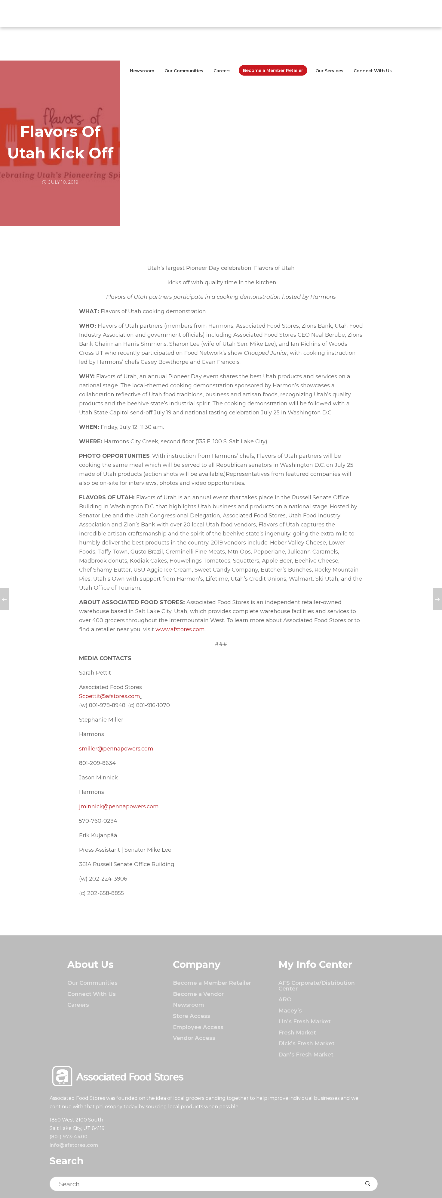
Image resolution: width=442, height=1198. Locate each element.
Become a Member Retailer (273, 70)
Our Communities (183, 70)
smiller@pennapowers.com (116, 748)
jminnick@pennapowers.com (119, 806)
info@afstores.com (74, 1145)
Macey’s (290, 1010)
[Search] (367, 1184)
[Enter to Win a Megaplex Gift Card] (4, 599)
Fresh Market (297, 1032)
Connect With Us (373, 70)
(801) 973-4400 (68, 1137)
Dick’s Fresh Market (306, 1043)
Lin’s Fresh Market (304, 1021)
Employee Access (198, 1027)
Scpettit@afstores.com (109, 696)
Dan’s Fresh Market (305, 1054)
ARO (285, 999)
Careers (222, 70)
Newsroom (142, 70)
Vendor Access (194, 1037)
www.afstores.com (180, 629)
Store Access (191, 1015)
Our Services (329, 70)
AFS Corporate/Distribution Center (316, 985)
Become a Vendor (198, 994)
